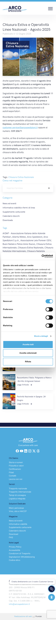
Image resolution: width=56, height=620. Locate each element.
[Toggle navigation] (50, 8)
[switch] (49, 309)
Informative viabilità (18, 524)
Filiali (11, 472)
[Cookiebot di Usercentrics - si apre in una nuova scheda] (41, 256)
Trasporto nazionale (18, 488)
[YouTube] (22, 450)
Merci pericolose (16, 508)
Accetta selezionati (28, 353)
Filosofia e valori (16, 465)
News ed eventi (9, 203)
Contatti (12, 475)
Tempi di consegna (17, 495)
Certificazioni (15, 469)
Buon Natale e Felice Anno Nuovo (19, 244)
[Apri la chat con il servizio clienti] (51, 589)
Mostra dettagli (41, 336)
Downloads (8, 220)
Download (13, 534)
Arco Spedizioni (34, 237)
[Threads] (38, 450)
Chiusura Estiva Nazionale (21, 177)
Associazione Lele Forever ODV (35, 240)
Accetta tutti (28, 344)
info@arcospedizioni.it (19, 604)
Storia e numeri (16, 462)
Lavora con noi (15, 479)
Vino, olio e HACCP (18, 511)
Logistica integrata (17, 498)
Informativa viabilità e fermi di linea (19, 207)
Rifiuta (28, 361)
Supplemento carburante (14, 212)
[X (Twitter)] (34, 450)
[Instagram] (30, 450)
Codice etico (14, 560)
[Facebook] (17, 450)
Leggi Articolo (23, 385)
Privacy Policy (15, 547)
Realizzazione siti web (23, 616)
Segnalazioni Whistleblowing (22, 557)
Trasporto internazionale (20, 492)
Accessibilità (14, 550)
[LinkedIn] (26, 450)
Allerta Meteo (19, 237)
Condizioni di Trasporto (19, 553)
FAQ (11, 537)
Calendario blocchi (11, 216)
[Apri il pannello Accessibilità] (51, 597)
